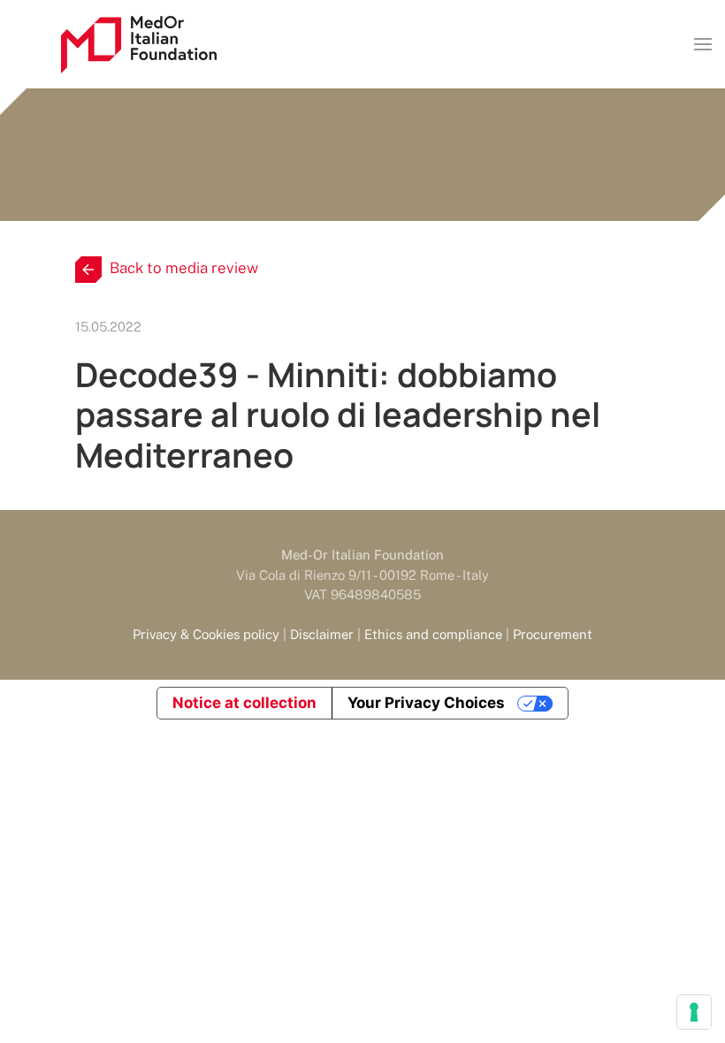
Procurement (552, 634)
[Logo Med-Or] (139, 44)
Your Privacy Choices (426, 703)
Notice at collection (244, 703)
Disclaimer (322, 634)
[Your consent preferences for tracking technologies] (694, 1012)
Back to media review (184, 268)
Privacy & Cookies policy (206, 634)
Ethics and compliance (433, 634)
